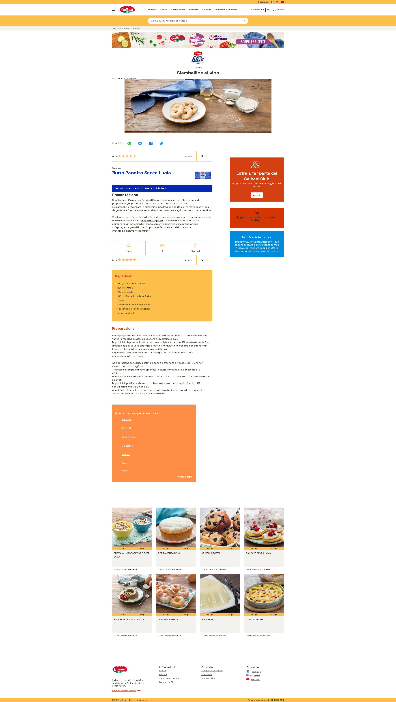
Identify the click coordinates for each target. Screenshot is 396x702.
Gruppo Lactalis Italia (212, 670)
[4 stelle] (131, 156)
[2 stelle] (123, 156)
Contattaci (206, 674)
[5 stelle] (134, 156)
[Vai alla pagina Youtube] (282, 2)
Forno (125, 463)
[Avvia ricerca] (242, 21)
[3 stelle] (127, 156)
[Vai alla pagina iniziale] (127, 9)
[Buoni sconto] (269, 10)
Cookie (162, 670)
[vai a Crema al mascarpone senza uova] (132, 527)
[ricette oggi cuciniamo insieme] (198, 40)
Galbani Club (257, 9)
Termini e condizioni (169, 678)
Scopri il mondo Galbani (124, 690)
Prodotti (152, 9)
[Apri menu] (113, 9)
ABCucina (206, 9)
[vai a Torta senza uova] (176, 527)
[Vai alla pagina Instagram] (277, 2)
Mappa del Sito (167, 682)
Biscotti (126, 428)
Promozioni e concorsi (225, 9)
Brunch (126, 454)
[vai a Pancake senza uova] (264, 527)
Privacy (163, 674)
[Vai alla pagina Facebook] (272, 2)
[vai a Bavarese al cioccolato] (132, 593)
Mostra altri (184, 476)
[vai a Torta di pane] (264, 593)
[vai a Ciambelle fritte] (176, 593)
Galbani (115, 28)
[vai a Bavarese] (220, 593)
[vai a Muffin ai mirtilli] (220, 527)
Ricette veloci (178, 9)
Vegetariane (129, 436)
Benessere (193, 9)
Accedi (256, 195)
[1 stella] (119, 156)
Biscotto (126, 419)
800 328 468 (277, 700)
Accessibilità (208, 678)
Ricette (164, 9)
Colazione (127, 445)
